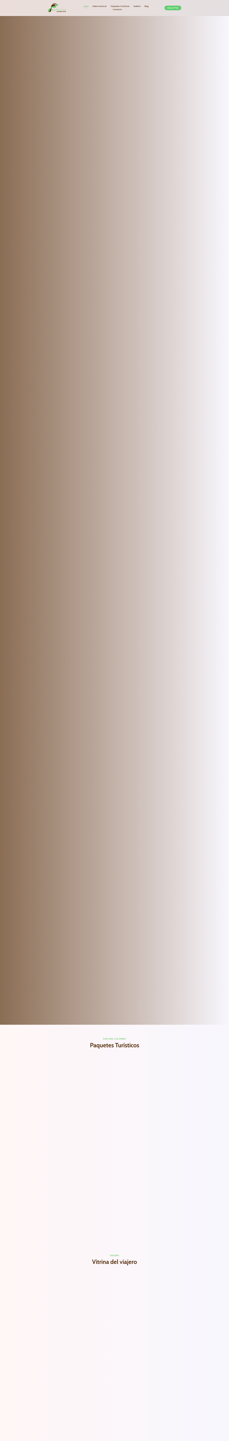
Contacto (117, 9)
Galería (137, 6)
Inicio (85, 6)
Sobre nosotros (99, 6)
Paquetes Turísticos (120, 6)
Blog (147, 6)
